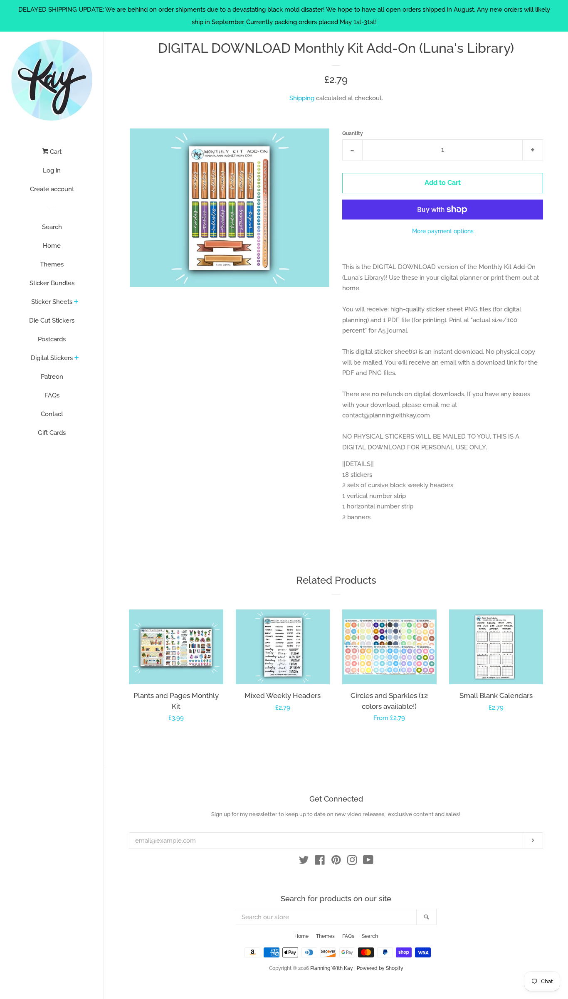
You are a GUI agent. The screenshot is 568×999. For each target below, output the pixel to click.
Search (52, 227)
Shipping (301, 98)
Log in (52, 170)
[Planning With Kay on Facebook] (320, 862)
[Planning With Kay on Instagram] (352, 862)
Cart (55, 151)
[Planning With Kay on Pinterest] (336, 862)
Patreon (52, 376)
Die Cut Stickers (51, 320)
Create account (52, 189)
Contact (52, 414)
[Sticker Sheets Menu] (76, 302)
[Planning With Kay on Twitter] (304, 862)
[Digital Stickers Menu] (77, 358)
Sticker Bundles (52, 283)
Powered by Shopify (380, 968)
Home (52, 245)
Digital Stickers (52, 358)
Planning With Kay (331, 968)
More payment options (443, 231)
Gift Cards (52, 433)
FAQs (51, 395)
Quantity (352, 133)
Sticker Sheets (51, 302)
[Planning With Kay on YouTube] (368, 862)
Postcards (52, 339)
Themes (52, 264)
